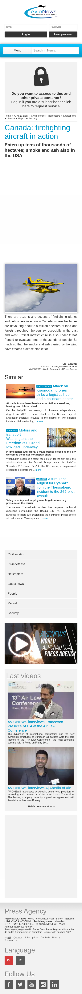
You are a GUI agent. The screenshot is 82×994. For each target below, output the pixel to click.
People (11, 118)
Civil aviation (21, 116)
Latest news (69, 116)
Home (8, 116)
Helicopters (54, 116)
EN (8, 960)
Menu (17, 50)
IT (20, 960)
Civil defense (38, 116)
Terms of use (11, 940)
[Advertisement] (41, 218)
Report (21, 118)
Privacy (56, 937)
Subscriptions (31, 937)
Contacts (45, 937)
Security (33, 118)
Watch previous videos (41, 806)
